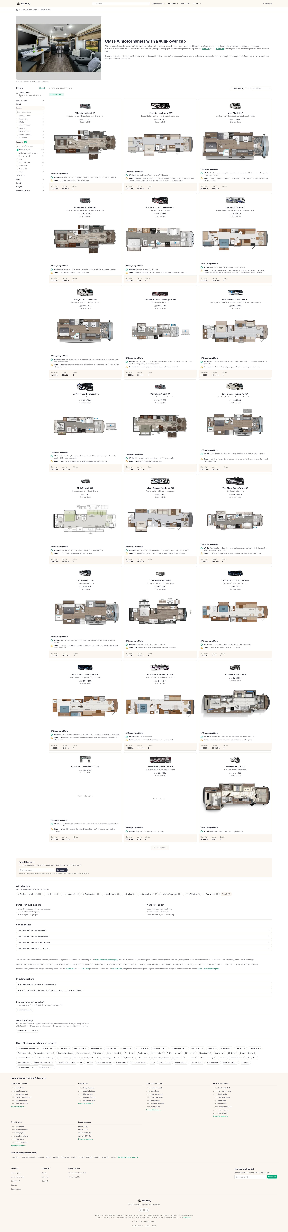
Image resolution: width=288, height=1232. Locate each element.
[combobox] (121, 3)
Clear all (42, 88)
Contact (45, 1181)
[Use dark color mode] (147, 1210)
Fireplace (212, 1048)
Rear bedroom (49, 1048)
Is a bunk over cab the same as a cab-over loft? (38, 984)
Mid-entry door (83, 1053)
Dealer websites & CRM (77, 1173)
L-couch (222, 1058)
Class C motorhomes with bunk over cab (33, 936)
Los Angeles (15, 1157)
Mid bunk (232, 1053)
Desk (178, 1058)
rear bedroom (116, 969)
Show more (20, 175)
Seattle (97, 1157)
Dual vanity (219, 1053)
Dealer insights (74, 1177)
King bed (127, 1048)
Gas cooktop (190, 1058)
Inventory (172, 3)
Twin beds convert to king (28, 1067)
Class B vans (83, 1083)
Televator (240, 1048)
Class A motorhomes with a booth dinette (34, 948)
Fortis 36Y (85, 969)
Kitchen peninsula (139, 1062)
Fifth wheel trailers (221, 1083)
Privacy (147, 1225)
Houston (41, 1157)
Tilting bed (98, 1053)
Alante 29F (220, 49)
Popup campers (84, 1122)
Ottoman (245, 1062)
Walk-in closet (181, 1062)
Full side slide (255, 1048)
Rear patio (252, 1058)
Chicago (89, 1157)
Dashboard (267, 3)
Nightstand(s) (205, 1053)
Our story (45, 1177)
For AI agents (138, 1225)
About (44, 1173)
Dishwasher (64, 1058)
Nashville (105, 1157)
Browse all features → (18, 1107)
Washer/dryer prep (179, 1048)
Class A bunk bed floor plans (208, 969)
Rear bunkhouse (237, 1058)
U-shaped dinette (247, 1053)
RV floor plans (158, 3)
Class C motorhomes (154, 1083)
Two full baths (197, 1048)
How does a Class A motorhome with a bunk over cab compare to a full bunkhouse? (51, 990)
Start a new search (24, 1010)
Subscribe (272, 1177)
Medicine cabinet (230, 1062)
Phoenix (56, 1157)
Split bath (128, 1058)
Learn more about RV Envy (27, 1031)
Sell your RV (185, 3)
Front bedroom (213, 1062)
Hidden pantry (122, 1062)
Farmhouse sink (114, 1053)
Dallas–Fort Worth (29, 1157)
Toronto (113, 1157)
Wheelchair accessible (43, 1062)
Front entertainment (26, 1058)
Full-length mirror (174, 1053)
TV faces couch (143, 1058)
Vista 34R (205, 49)
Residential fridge (65, 1053)
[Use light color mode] (144, 1210)
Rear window (226, 1048)
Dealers (196, 3)
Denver (81, 1157)
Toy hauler (143, 1053)
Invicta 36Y (70, 969)
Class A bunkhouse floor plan (106, 960)
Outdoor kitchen (160, 1048)
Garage (76, 1058)
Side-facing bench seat (111, 1058)
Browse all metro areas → (128, 1157)
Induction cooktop (207, 1058)
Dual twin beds (197, 1062)
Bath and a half (80, 1048)
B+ (81, 1062)
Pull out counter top (46, 1058)
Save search (61, 870)
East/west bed (112, 1048)
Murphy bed (190, 1053)
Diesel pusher (157, 1053)
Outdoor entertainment (28, 1048)
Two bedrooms (165, 1062)
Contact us (186, 1217)
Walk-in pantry (48, 1067)
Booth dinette (142, 1048)
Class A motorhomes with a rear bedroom (34, 942)
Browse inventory (17, 1177)
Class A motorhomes (29, 10)
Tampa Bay (65, 1157)
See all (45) (226, 894)
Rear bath (65, 1048)
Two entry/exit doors (162, 1058)
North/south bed (91, 1058)
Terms (154, 1225)
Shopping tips (16, 1189)
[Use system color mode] (140, 1210)
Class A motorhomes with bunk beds (32, 930)
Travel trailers (16, 1122)
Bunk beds (96, 1048)
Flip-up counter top (104, 1062)
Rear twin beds (24, 1062)
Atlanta (48, 1157)
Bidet (90, 1062)
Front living (129, 1053)
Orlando (74, 1157)
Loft (152, 1062)
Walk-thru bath (24, 1053)
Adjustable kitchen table (66, 1062)
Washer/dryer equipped (44, 1053)
